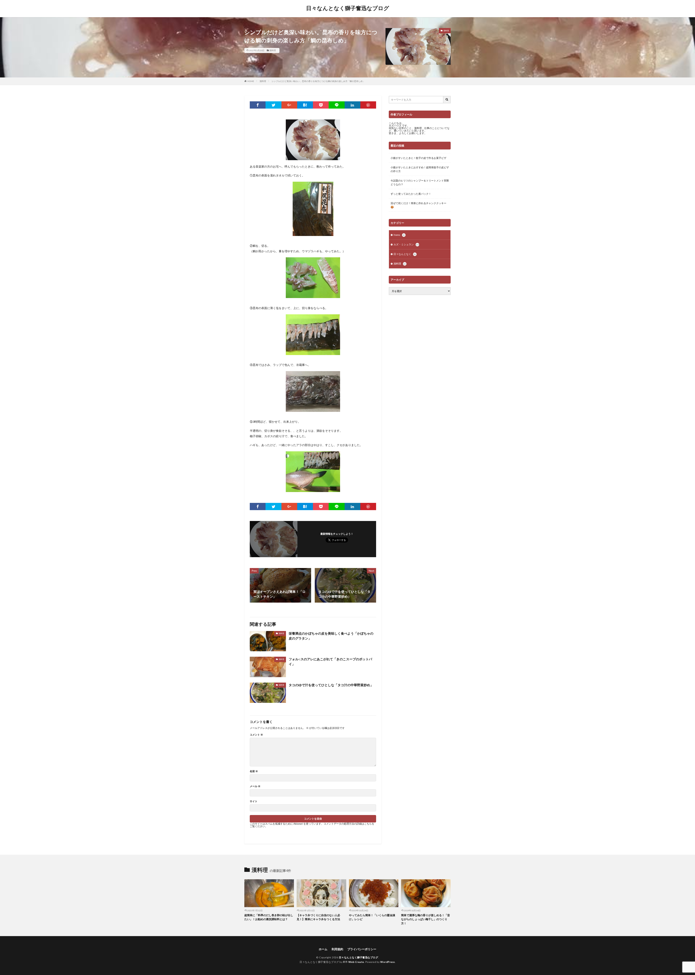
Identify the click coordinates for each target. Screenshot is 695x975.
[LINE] (336, 105)
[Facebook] (258, 105)
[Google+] (289, 105)
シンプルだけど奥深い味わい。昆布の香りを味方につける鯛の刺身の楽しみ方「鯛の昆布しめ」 (318, 81)
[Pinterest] (368, 105)
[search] (447, 99)
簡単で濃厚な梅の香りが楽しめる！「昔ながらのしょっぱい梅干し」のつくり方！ (425, 919)
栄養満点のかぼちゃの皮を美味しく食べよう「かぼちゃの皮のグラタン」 (331, 635)
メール (255, 786)
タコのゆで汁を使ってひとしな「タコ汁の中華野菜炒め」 (331, 685)
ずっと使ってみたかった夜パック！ (411, 193)
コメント (256, 734)
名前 (254, 771)
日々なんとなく (404, 254)
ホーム (323, 949)
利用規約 (337, 949)
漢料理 (272, 50)
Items (399, 234)
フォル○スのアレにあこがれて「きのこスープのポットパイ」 (330, 661)
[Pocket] (321, 105)
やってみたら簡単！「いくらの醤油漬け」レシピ (372, 917)
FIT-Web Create (353, 961)
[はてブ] (305, 105)
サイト (253, 801)
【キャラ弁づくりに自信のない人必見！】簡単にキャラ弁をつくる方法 (318, 917)
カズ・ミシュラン (406, 244)
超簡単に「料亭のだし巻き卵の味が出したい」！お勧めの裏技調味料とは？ (268, 917)
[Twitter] (273, 105)
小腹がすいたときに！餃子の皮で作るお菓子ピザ (418, 157)
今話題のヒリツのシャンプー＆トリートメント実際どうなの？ (420, 182)
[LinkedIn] (352, 105)
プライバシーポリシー (361, 949)
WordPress (387, 961)
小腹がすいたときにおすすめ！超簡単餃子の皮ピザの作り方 (420, 169)
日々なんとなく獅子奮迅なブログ (347, 8)
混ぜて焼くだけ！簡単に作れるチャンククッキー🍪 (418, 205)
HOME (250, 81)
